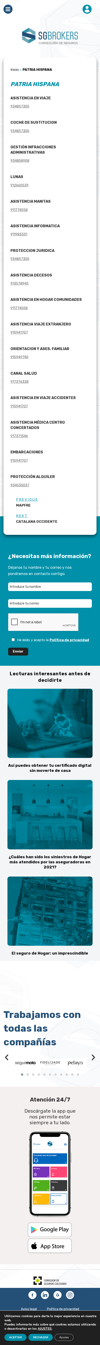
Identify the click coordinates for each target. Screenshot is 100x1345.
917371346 (19, 436)
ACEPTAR (15, 1337)
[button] (22, 1074)
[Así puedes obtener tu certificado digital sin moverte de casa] (50, 723)
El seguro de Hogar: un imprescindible (50, 953)
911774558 (19, 210)
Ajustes (64, 1337)
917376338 (19, 382)
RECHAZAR (40, 1337)
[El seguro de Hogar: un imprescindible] (50, 911)
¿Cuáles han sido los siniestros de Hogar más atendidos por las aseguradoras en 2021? (50, 861)
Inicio (14, 70)
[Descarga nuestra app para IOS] (50, 1252)
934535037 (19, 485)
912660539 (19, 185)
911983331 (18, 234)
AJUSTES (45, 1329)
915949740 (19, 357)
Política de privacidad (69, 640)
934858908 (19, 161)
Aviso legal (29, 1309)
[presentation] (7, 1058)
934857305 (19, 106)
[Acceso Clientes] (87, 9)
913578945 (19, 283)
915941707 (19, 332)
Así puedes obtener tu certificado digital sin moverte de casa (49, 768)
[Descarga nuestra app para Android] (50, 1236)
